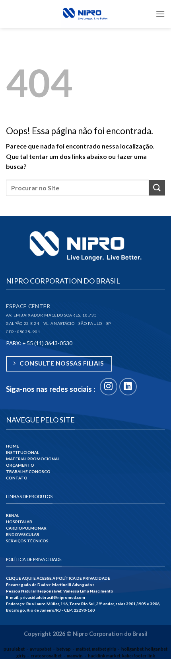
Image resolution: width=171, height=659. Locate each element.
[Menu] (160, 13)
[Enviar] (157, 188)
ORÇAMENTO (20, 465)
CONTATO (16, 477)
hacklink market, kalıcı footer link (121, 655)
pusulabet (14, 648)
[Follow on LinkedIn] (128, 386)
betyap (63, 648)
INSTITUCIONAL (22, 452)
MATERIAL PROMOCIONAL (33, 458)
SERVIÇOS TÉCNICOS (27, 540)
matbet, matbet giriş (96, 648)
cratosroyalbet (46, 655)
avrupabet (40, 648)
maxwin (75, 655)
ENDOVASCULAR (22, 534)
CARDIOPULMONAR (26, 528)
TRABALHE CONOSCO (28, 471)
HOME (12, 446)
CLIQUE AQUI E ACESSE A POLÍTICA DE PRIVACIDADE (58, 578)
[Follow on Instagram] (108, 386)
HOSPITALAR (19, 521)
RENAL (12, 515)
